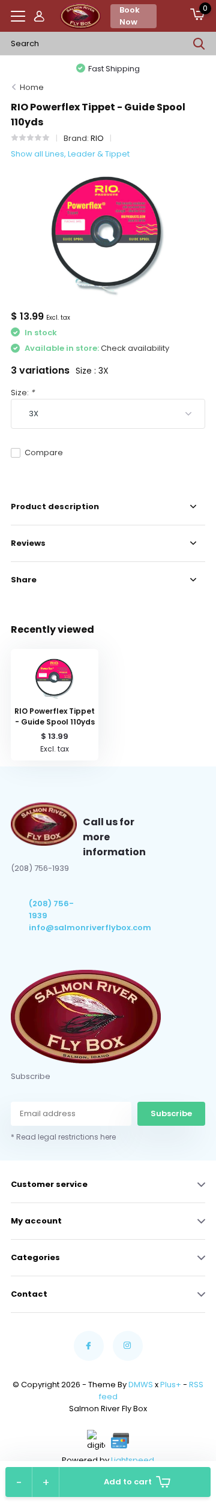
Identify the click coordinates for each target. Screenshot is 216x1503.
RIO (97, 138)
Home (32, 87)
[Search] (199, 44)
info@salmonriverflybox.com (56, 927)
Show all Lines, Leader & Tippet (70, 154)
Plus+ (170, 1384)
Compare (44, 452)
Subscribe (171, 1113)
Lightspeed (132, 1460)
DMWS (140, 1384)
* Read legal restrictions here (63, 1137)
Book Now (129, 16)
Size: (22, 392)
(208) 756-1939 (51, 909)
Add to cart (128, 1481)
